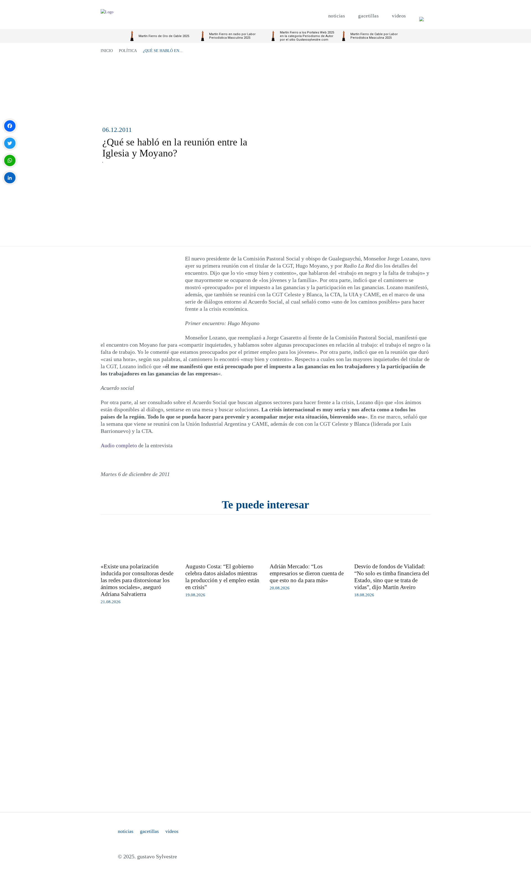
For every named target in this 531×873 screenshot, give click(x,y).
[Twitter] (10, 143)
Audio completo (119, 445)
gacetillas (149, 831)
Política (128, 51)
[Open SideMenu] (421, 15)
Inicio (107, 51)
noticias (125, 831)
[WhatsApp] (10, 160)
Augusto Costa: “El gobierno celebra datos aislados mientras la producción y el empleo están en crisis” (222, 576)
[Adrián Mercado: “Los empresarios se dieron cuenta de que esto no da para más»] (308, 540)
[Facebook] (10, 126)
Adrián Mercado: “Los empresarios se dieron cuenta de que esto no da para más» (307, 573)
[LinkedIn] (10, 178)
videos (171, 831)
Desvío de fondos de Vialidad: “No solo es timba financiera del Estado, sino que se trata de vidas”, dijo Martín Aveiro (391, 576)
